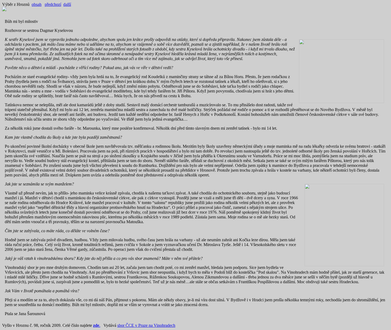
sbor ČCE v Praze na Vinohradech (146, 325)
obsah (36, 4)
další (67, 4)
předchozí (53, 4)
